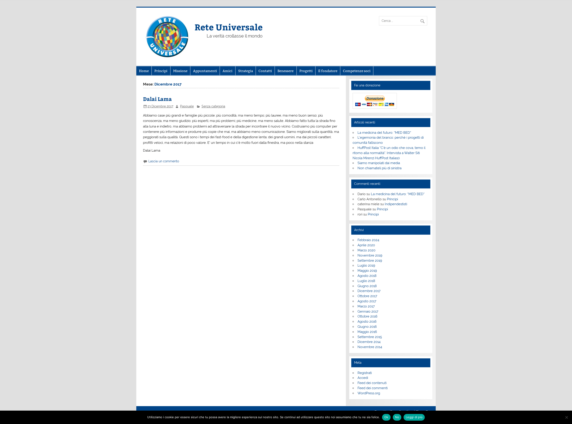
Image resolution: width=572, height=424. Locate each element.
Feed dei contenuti (372, 383)
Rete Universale (229, 27)
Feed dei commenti (373, 388)
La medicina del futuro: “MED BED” (384, 133)
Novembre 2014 (370, 347)
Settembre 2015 (370, 337)
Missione (180, 71)
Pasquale (187, 106)
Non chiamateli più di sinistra (380, 168)
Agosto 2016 (367, 322)
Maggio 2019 (367, 271)
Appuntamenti (205, 71)
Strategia (245, 71)
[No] (566, 417)
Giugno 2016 (367, 327)
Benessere (286, 71)
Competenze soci (356, 71)
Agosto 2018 (367, 276)
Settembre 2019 (370, 261)
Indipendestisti (396, 204)
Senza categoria (213, 106)
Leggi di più (414, 417)
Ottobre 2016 (367, 316)
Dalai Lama (157, 98)
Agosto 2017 (367, 301)
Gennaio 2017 (368, 311)
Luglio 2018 (366, 281)
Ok (386, 417)
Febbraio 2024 (368, 240)
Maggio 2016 (367, 332)
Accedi (363, 378)
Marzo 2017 (366, 306)
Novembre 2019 (370, 255)
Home (144, 71)
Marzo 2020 (366, 250)
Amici (227, 71)
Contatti (265, 71)
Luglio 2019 (366, 265)
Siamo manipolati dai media (379, 163)
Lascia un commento (163, 161)
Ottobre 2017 (367, 296)
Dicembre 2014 (369, 342)
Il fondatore (327, 71)
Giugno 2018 (367, 286)
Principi (160, 71)
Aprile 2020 (366, 245)
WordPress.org (369, 393)
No (397, 417)
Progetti (306, 71)
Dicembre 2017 (369, 291)
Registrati (365, 373)
